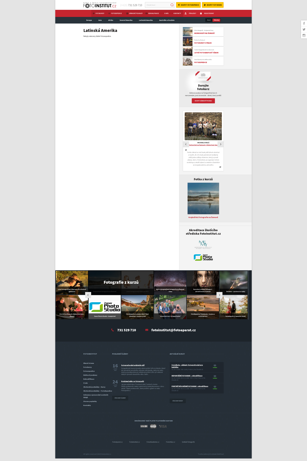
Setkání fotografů (188, 442)
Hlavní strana (88, 363)
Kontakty (177, 13)
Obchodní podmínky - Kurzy (94, 387)
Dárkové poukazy (136, 13)
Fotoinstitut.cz (106, 454)
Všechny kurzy (177, 401)
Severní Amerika (126, 20)
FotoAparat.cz (117, 442)
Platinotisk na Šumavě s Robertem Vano (203, 145)
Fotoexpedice (116, 13)
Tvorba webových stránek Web (211, 454)
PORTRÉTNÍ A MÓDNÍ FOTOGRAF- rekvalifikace (190, 386)
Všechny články (120, 398)
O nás (166, 13)
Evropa (89, 20)
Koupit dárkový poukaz (203, 101)
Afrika (110, 20)
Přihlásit (192, 13)
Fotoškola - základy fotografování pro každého (187, 366)
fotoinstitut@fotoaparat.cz (173, 329)
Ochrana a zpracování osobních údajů (95, 396)
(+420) (131, 5)
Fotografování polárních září (133, 365)
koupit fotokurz (214, 5)
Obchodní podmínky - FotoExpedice (97, 391)
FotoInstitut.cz (134, 442)
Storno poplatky (90, 401)
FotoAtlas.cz (170, 442)
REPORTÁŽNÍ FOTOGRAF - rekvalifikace (187, 376)
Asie (100, 20)
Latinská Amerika (146, 20)
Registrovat (209, 13)
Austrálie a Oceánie (166, 20)
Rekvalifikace (153, 13)
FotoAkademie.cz (153, 442)
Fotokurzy (100, 13)
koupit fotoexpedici (190, 5)
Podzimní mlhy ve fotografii (132, 381)
